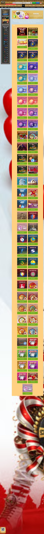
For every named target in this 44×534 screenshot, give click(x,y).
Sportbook (3, 5)
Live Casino (27, 5)
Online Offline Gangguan (5, 61)
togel (23, 5)
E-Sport (7, 5)
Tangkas (32, 5)
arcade (17, 5)
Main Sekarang (22, 37)
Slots (11, 5)
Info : (2, 7)
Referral (41, 5)
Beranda (13, 9)
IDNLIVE (13, 5)
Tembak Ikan (36, 5)
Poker (20, 5)
